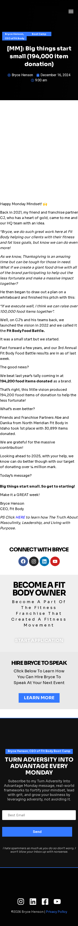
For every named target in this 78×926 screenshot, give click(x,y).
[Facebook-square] (45, 901)
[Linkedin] (44, 561)
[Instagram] (34, 561)
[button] (71, 11)
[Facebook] (23, 561)
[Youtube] (55, 561)
